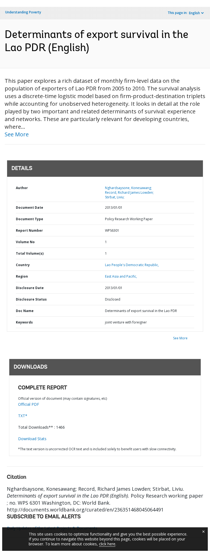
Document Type (29, 219)
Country (23, 265)
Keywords (24, 322)
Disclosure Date (30, 288)
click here (107, 543)
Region (22, 276)
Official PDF (28, 404)
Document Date (29, 207)
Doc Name (25, 310)
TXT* (22, 415)
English (194, 13)
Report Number (29, 230)
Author (22, 188)
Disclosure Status (31, 299)
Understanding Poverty (23, 12)
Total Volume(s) (29, 253)
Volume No (25, 242)
